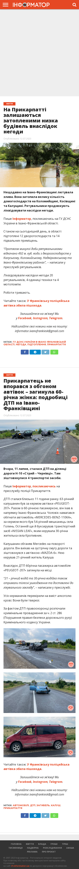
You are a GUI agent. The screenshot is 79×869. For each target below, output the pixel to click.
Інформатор (21, 219)
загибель (43, 805)
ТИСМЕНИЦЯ (15, 847)
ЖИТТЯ (30, 844)
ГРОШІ (54, 844)
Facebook (24, 318)
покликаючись (44, 486)
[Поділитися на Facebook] (25, 351)
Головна (16, 844)
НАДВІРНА (33, 847)
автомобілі (21, 805)
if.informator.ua (20, 865)
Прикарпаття (56, 344)
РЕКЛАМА (32, 851)
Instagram (40, 318)
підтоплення (36, 344)
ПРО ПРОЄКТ (49, 851)
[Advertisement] (39, 52)
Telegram (55, 318)
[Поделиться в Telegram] (35, 815)
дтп (32, 805)
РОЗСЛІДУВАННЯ (52, 847)
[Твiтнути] (46, 351)
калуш (55, 805)
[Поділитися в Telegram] (35, 351)
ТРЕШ (65, 844)
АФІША (70, 847)
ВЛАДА (42, 844)
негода (21, 344)
